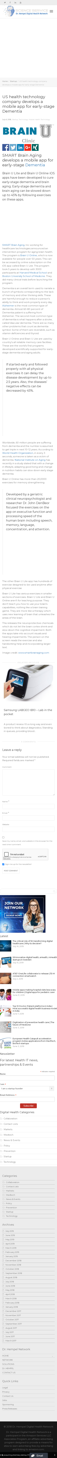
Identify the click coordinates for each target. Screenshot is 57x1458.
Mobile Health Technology (39, 119)
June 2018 (10, 1286)
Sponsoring (8, 1404)
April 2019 (10, 1243)
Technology (23, 119)
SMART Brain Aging (13, 245)
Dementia (35, 165)
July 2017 (9, 1332)
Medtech (8, 1134)
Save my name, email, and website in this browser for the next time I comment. (27, 843)
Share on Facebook (5, 147)
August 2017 (11, 1328)
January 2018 (11, 1307)
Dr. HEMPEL (8, 1368)
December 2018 (13, 1260)
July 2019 (9, 1231)
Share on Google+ (27, 147)
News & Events (12, 1140)
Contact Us (7, 1396)
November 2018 (13, 1265)
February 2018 (12, 1302)
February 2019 (12, 1252)
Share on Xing (35, 147)
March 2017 (10, 1340)
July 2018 (9, 1281)
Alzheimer (8, 305)
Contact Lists (11, 1124)
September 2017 (13, 1324)
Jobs (4, 1400)
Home (5, 81)
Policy (7, 1145)
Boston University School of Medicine (23, 276)
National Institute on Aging (30, 459)
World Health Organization (17, 453)
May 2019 (9, 1239)
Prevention (10, 1151)
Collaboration (10, 1118)
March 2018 (11, 1298)
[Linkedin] (15, 2)
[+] (28, 683)
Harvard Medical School (33, 272)
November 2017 (13, 1315)
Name (5, 801)
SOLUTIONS (8, 1364)
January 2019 (11, 1256)
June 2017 (10, 1336)
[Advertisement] (28, 48)
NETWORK (7, 1360)
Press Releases (9, 1408)
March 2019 (10, 1248)
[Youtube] (20, 2)
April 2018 (10, 1294)
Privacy (5, 1392)
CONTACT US (9, 1372)
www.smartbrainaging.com (33, 652)
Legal (5, 1387)
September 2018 (13, 1273)
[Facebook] (10, 2)
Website (5, 824)
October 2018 (12, 1269)
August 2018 (11, 1277)
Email (4, 813)
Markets (8, 1129)
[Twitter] (4, 2)
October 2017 (12, 1319)
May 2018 (9, 1290)
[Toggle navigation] (51, 11)
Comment (7, 767)
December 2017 (13, 1311)
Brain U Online (28, 255)
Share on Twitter (13, 147)
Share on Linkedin (20, 147)
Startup (13, 81)
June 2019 (10, 1235)
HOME (5, 1355)
